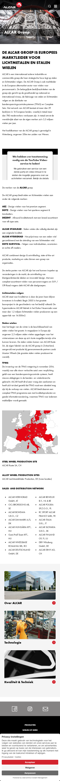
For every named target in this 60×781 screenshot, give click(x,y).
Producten (30, 725)
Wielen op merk (30, 730)
